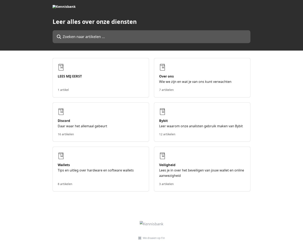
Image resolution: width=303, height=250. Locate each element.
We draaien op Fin (154, 238)
